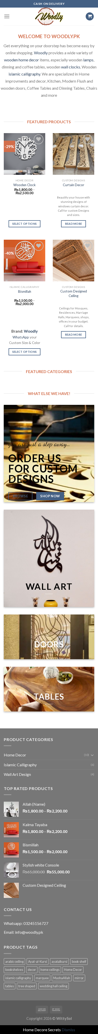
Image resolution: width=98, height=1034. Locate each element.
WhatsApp (21, 337)
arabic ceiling (14, 961)
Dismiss (68, 1029)
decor (32, 970)
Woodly (41, 52)
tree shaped (26, 986)
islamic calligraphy (24, 73)
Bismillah (24, 291)
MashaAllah (61, 978)
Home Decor (15, 754)
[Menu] (7, 16)
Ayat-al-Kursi (37, 961)
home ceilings (50, 970)
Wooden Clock (24, 185)
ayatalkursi (59, 961)
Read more (73, 223)
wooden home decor (21, 59)
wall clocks (70, 66)
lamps (88, 59)
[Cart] (90, 16)
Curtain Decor (73, 185)
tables (9, 986)
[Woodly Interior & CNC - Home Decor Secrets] (49, 16)
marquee (42, 978)
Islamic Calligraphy (20, 764)
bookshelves (14, 970)
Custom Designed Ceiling (73, 293)
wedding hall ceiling (53, 986)
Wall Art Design (17, 774)
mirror (79, 978)
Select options (24, 223)
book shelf (79, 961)
